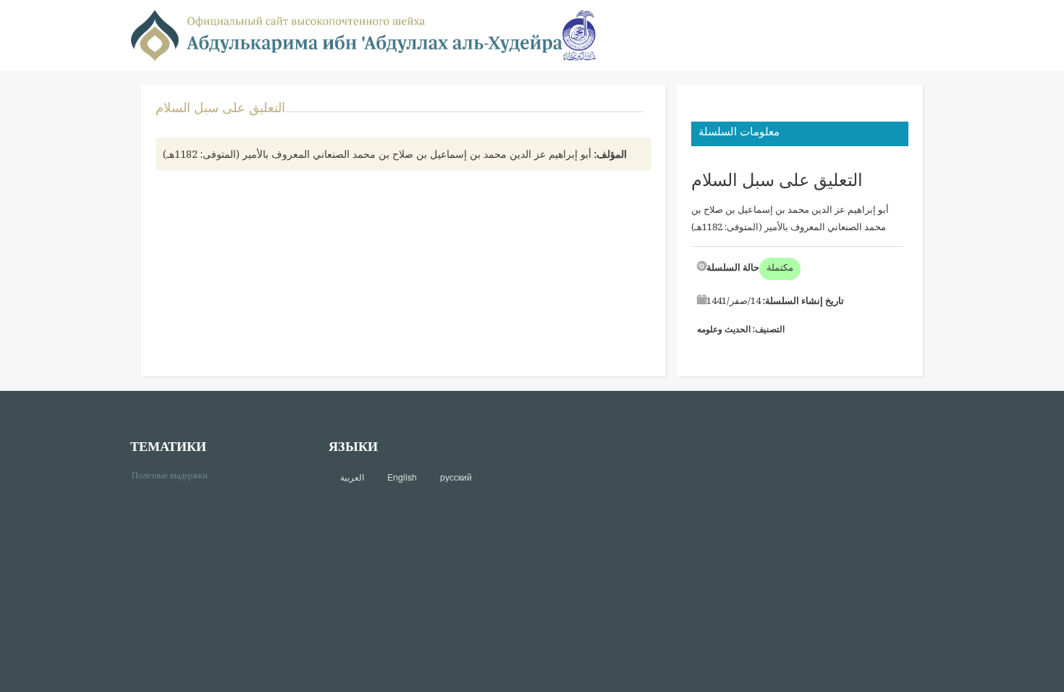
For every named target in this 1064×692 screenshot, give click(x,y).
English (402, 477)
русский (456, 477)
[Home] (346, 34)
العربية (352, 477)
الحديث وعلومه (724, 329)
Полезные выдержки (175, 474)
